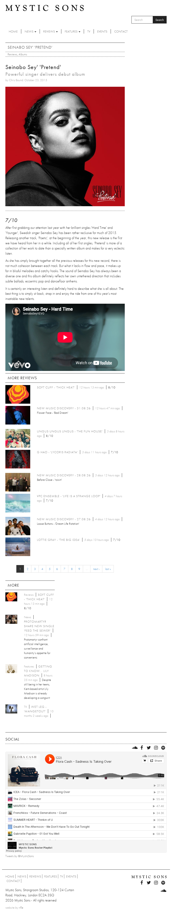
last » (108, 569)
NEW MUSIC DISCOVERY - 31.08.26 (64, 408)
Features (71, 31)
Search (159, 20)
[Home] (44, 8)
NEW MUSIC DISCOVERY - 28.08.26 (64, 475)
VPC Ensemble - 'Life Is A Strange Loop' (68, 496)
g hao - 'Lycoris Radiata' (57, 452)
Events (102, 31)
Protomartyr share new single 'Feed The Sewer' (39, 626)
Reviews (49, 31)
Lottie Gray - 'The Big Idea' (58, 540)
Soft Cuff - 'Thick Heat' (56, 387)
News (29, 31)
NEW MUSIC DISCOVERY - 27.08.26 (64, 519)
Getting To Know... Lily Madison (38, 670)
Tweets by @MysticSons (19, 856)
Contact (121, 31)
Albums (23, 54)
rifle (21, 908)
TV (88, 31)
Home (13, 31)
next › (96, 569)
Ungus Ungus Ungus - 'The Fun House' (70, 431)
